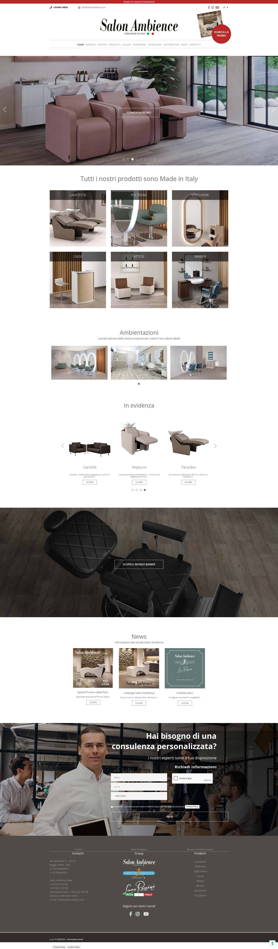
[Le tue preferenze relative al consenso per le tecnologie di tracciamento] (272, 943)
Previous (8, 111)
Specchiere (200, 217)
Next (270, 111)
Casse (78, 278)
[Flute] (198, 362)
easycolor (72, 943)
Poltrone (139, 217)
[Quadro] (139, 362)
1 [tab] (139, 384)
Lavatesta (77, 217)
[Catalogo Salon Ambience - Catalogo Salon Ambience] (139, 668)
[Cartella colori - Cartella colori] (185, 668)
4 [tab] (145, 490)
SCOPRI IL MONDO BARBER (139, 564)
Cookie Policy (73, 947)
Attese (139, 278)
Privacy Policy (192, 806)
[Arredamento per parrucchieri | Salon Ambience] (139, 26)
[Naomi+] (79, 362)
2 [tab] (137, 490)
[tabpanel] (79, 362)
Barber (200, 278)
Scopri (89, 482)
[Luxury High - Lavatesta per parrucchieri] (188, 437)
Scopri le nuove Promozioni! (139, 1)
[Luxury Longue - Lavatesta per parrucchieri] (89, 437)
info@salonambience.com (94, 7)
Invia (169, 816)
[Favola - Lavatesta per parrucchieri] (139, 437)
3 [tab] (141, 490)
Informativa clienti (75, 939)
